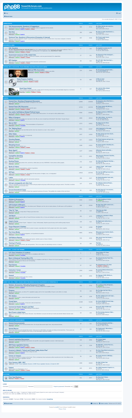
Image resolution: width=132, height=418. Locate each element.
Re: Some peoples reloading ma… (105, 144)
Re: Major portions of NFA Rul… (104, 112)
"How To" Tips (13, 210)
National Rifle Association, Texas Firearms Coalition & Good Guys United (25, 67)
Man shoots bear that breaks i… (104, 237)
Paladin (99, 167)
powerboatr (100, 107)
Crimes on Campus (15, 356)
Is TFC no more (100, 79)
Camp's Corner (13, 221)
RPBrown (100, 80)
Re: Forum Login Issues (102, 37)
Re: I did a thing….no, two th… (104, 117)
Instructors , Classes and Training (13, 249)
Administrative (7, 23)
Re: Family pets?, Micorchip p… (104, 328)
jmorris (99, 113)
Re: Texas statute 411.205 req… (104, 106)
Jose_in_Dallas (101, 302)
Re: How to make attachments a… (105, 31)
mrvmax (100, 56)
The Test (98, 243)
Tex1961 (100, 216)
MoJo (99, 222)
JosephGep (50, 399)
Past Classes (13, 265)
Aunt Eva (100, 378)
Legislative (6, 336)
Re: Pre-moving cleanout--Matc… (105, 312)
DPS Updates (13, 60)
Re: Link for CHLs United (103, 88)
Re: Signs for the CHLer (102, 122)
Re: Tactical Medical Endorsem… (105, 269)
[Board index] (12, 6)
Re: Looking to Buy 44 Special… (105, 284)
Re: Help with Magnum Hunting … (105, 161)
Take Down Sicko (102, 49)
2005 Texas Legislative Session (42, 364)
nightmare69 (101, 206)
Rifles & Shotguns (14, 117)
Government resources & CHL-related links (22, 55)
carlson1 (17, 29)
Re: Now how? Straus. (102, 377)
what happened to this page (103, 128)
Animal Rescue (13, 328)
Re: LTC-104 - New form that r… (104, 60)
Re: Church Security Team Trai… (105, 258)
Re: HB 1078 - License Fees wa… (105, 344)
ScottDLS (100, 276)
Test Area (12, 32)
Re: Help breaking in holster (103, 199)
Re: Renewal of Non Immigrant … (105, 54)
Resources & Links (8, 45)
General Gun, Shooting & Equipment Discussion (24, 101)
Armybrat (100, 33)
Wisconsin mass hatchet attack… (105, 232)
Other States (13, 134)
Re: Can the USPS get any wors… (105, 172)
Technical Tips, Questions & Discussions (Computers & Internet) (29, 37)
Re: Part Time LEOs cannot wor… (105, 204)
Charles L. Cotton (30, 29)
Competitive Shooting (16, 156)
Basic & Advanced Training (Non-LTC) (21, 258)
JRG (99, 227)
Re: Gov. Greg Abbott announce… (105, 350)
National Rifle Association (36, 70)
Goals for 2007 (55, 364)
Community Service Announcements (13, 320)
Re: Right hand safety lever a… (104, 221)
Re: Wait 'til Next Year (102, 362)
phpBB (56, 407)
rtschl (99, 151)
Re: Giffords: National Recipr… (104, 183)
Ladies (11, 177)
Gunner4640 (101, 129)
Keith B (22, 29)
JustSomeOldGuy (102, 71)
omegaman (100, 89)
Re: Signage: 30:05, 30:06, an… (104, 275)
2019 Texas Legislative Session (19, 345)
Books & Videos (14, 166)
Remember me (69, 386)
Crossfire (22, 125)
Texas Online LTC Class (102, 252)
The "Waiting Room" (15, 128)
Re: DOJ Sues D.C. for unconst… (105, 189)
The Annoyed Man (102, 118)
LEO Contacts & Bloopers (17, 205)
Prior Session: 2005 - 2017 (17, 362)
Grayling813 (101, 38)
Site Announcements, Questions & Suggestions (24, 26)
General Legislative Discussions (19, 339)
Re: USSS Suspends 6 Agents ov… (105, 367)
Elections (6, 374)
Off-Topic (12, 172)
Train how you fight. (101, 210)
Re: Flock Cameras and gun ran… (105, 139)
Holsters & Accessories (16, 199)
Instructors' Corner (15, 270)
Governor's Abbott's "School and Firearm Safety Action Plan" (28, 350)
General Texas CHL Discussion (18, 106)
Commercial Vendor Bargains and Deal (21, 307)
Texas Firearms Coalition (25, 79)
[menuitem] (6, 13)
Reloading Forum (14, 145)
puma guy (100, 27)
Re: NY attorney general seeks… (104, 69)
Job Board (12, 216)
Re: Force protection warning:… (105, 323)
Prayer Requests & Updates (17, 226)
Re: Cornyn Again (101, 339)
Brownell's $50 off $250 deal (103, 306)
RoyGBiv (100, 102)
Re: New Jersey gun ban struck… (105, 133)
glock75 (99, 253)
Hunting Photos (14, 161)
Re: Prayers (99, 226)
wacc (99, 291)
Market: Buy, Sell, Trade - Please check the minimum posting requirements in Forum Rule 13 (30, 282)
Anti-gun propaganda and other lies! (20, 183)
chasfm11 (100, 135)
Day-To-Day (6, 196)
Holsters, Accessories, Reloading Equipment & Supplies (27, 285)
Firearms (11, 290)
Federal (11, 367)
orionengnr (100, 313)
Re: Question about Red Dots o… (105, 101)
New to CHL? (13, 123)
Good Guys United (25, 88)
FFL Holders (13, 296)
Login (5, 384)
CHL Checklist (13, 48)
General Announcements (17, 323)
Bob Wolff (100, 156)
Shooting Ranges (14, 139)
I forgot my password (58, 386)
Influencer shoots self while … (104, 150)
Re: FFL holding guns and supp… (105, 295)
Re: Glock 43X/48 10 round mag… (105, 301)
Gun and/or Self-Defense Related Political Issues (24, 112)
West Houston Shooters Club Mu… (105, 155)
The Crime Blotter (14, 232)
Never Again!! (13, 150)
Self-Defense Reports (15, 237)
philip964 (100, 211)
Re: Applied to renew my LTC (104, 48)
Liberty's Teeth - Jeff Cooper (103, 166)
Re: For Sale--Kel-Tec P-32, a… (104, 290)
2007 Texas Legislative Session (24, 364)
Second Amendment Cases (17, 190)
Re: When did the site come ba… (105, 26)
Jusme (99, 363)
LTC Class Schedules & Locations (19, 252)
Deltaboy (100, 351)
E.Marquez (100, 329)
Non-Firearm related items (17, 312)
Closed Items (13, 301)
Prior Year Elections (15, 377)
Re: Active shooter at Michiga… (104, 355)
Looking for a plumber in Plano (104, 215)
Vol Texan (100, 178)
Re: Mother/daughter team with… (105, 177)
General (5, 98)
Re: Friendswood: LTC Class (104, 264)
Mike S (99, 61)
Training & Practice (15, 243)
